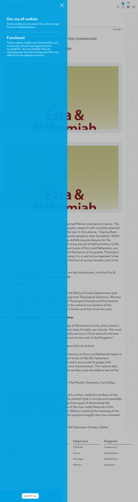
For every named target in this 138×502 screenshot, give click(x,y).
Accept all (30, 496)
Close (62, 4)
